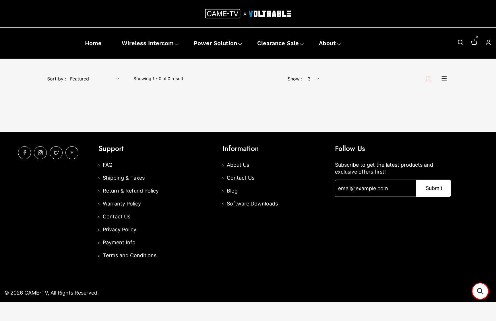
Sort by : (56, 79)
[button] (480, 291)
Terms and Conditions (129, 255)
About (327, 43)
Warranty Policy (122, 204)
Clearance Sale (278, 43)
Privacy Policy (119, 229)
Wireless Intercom (148, 43)
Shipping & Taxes (124, 178)
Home (93, 43)
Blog (232, 191)
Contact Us (116, 217)
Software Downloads (252, 204)
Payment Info (119, 242)
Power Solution (215, 43)
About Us (238, 165)
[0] (474, 43)
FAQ (108, 165)
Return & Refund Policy (131, 191)
